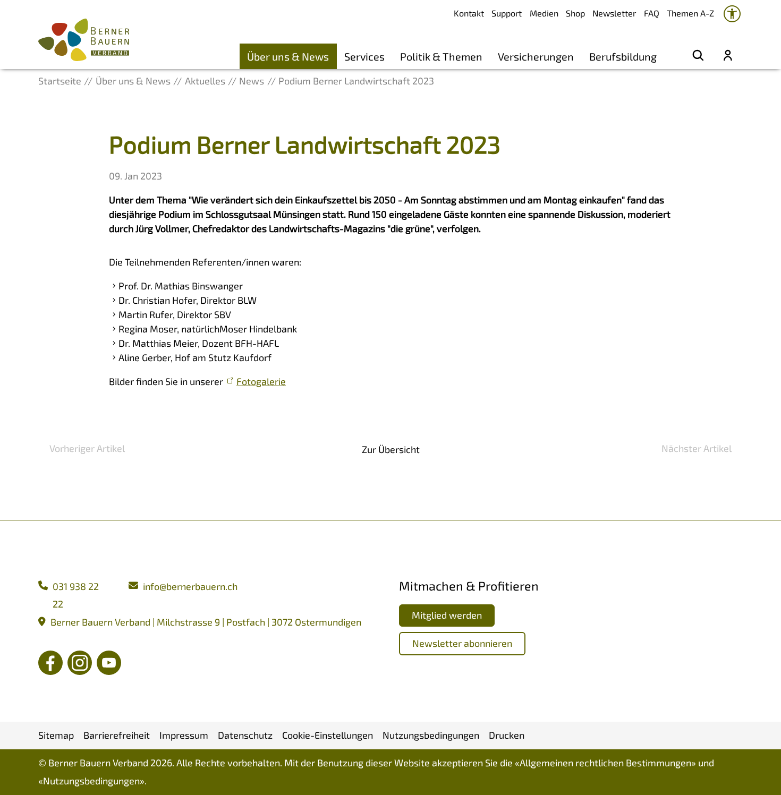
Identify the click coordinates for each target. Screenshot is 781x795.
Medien (544, 13)
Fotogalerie (261, 381)
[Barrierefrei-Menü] (732, 13)
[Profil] (728, 56)
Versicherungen (536, 56)
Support (506, 13)
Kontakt (469, 13)
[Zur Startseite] (83, 40)
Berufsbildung (623, 56)
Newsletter (614, 13)
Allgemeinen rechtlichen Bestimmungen (605, 762)
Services (364, 56)
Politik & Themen (441, 56)
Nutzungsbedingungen (91, 781)
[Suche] (698, 56)
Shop (575, 13)
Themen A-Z (690, 13)
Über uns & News (288, 56)
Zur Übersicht (391, 449)
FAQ (651, 13)
